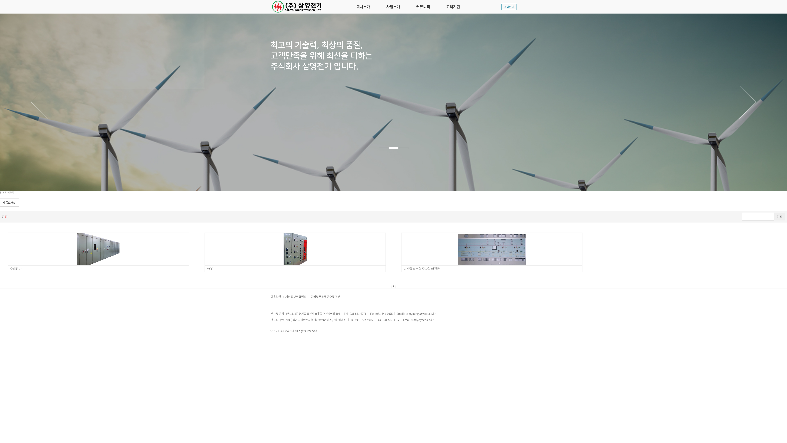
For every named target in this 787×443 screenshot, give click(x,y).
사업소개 (393, 6)
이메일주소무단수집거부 (325, 297)
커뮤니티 (423, 6)
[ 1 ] (393, 286)
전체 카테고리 (7, 192)
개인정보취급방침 (296, 297)
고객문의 (509, 7)
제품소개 (9, 202)
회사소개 (363, 6)
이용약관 (276, 297)
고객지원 (453, 6)
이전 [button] (39, 102)
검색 (779, 217)
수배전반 (16, 268)
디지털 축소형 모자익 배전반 (422, 268)
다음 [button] (747, 102)
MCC (210, 268)
